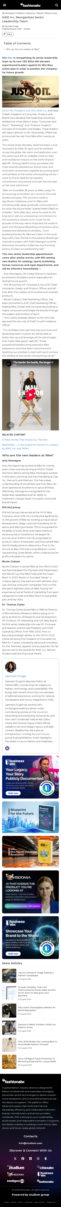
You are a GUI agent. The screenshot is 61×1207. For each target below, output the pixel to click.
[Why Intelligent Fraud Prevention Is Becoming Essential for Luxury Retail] (9, 1062)
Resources (51, 13)
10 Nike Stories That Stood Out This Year (25, 439)
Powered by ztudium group (30, 1194)
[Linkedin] (30, 1159)
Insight (6, 1202)
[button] (4, 5)
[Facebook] (23, 1159)
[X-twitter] (15, 1159)
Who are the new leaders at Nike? (23, 49)
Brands (13, 1202)
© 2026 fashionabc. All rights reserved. (30, 1190)
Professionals (51, 1202)
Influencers (28, 1202)
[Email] (7, 748)
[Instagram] (38, 1159)
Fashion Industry (25, 13)
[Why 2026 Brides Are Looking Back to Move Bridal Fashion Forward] (9, 1045)
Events (20, 1202)
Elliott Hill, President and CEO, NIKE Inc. (24, 110)
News (40, 13)
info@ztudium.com (30, 1143)
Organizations (39, 1202)
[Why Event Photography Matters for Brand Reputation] (9, 1011)
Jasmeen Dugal (15, 676)
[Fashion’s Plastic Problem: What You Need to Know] (9, 1028)
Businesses (8, 13)
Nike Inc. (7, 57)
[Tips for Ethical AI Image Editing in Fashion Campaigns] (9, 976)
